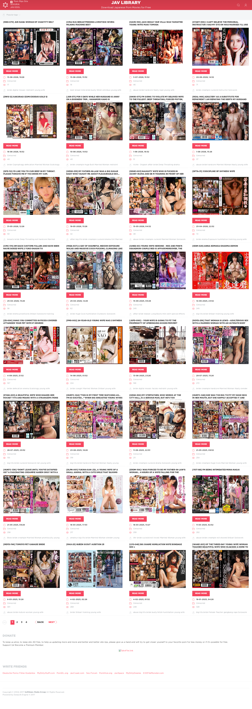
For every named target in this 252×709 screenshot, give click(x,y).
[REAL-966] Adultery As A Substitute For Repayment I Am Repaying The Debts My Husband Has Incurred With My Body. (219, 99)
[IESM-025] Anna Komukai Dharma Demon (215, 246)
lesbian (147, 314)
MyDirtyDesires (133, 673)
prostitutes (24, 314)
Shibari (33, 314)
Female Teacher (216, 612)
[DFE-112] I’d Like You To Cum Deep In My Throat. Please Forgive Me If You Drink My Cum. (29, 173)
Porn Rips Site (21, 1)
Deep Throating (166, 165)
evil (36, 239)
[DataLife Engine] (5, 5)
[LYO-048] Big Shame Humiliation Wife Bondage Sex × (155, 546)
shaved (223, 538)
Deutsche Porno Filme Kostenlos (19, 673)
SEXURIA (15, 4)
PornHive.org (105, 673)
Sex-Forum (91, 673)
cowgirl (79, 388)
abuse (136, 90)
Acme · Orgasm (140, 165)
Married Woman (42, 165)
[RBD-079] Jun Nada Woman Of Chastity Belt (28, 22)
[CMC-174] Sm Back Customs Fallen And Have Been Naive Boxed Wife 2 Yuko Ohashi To (31, 247)
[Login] (245, 5)
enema (205, 239)
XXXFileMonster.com (153, 673)
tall (38, 463)
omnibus (106, 90)
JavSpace (119, 673)
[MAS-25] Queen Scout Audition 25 (85, 544)
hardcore (149, 90)
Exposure (212, 239)
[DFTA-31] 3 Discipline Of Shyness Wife (213, 171)
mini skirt (166, 314)
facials (155, 388)
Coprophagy (18, 165)
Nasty (156, 90)
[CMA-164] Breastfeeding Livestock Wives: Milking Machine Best (90, 23)
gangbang (228, 612)
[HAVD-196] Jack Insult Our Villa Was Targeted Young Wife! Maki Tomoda (156, 23)
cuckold (214, 90)
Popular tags (12, 15)
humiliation (222, 239)
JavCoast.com (77, 673)
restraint (30, 90)
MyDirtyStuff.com (46, 673)
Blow (9, 538)
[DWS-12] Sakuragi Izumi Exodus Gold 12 (25, 97)
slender (244, 388)
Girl (113, 239)
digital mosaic (19, 90)
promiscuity (47, 538)
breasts (10, 239)
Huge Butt (89, 165)
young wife (40, 90)
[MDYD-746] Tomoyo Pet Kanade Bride (24, 544)
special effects (178, 314)
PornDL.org (62, 673)
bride (9, 90)
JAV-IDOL (15, 7)
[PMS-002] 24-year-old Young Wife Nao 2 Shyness (94, 320)
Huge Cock (81, 314)
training (232, 239)
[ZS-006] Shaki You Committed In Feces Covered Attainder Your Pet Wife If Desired (30, 322)
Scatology (54, 165)
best (72, 90)
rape (161, 90)
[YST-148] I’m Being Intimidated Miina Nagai (216, 470)
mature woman (25, 612)
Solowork (232, 90)
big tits (79, 239)
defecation (29, 165)
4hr (134, 538)
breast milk (80, 90)
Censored (11, 81)
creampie (206, 90)
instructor (223, 90)
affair (150, 165)
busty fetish (96, 90)
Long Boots (156, 314)
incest (157, 538)
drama (177, 165)
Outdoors (101, 314)
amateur (74, 538)
